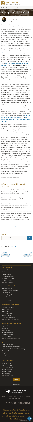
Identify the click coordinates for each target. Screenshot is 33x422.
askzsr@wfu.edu (13, 398)
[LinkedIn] (9, 402)
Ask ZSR (16, 379)
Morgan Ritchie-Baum (15, 18)
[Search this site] (30, 7)
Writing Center (6, 355)
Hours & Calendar (7, 365)
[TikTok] (23, 402)
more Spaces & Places (7, 356)
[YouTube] (26, 402)
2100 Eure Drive (13, 397)
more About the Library (7, 375)
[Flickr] (18, 402)
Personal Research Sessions (10, 290)
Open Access (5, 311)
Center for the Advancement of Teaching (13, 349)
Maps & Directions (7, 369)
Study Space (5, 353)
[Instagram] (6, 402)
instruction (11, 177)
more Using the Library (7, 282)
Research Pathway (7, 313)
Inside (10, 22)
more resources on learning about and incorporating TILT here (16, 119)
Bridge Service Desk (7, 344)
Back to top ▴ (16, 384)
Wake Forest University (16, 391)
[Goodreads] (20, 402)
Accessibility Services (7, 270)
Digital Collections (7, 326)
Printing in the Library (8, 278)
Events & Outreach (7, 363)
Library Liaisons (6, 309)
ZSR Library (12, 2)
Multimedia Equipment (8, 276)
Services (8, 8)
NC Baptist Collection (8, 332)
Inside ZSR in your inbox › (11, 227)
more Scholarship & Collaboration (10, 319)
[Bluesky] (15, 402)
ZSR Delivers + (7, 280)
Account (16, 8)
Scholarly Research (7, 315)
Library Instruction (7, 288)
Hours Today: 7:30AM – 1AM (13, 4)
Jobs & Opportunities (8, 367)
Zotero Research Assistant (9, 299)
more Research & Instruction (9, 300)
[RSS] (29, 402)
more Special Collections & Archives (10, 338)
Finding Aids (5, 328)
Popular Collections (7, 334)
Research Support (7, 295)
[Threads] (12, 402)
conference (5, 177)
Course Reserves (6, 274)
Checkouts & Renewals (8, 272)
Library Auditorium (7, 351)
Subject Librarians (7, 297)
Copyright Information (8, 307)
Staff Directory (6, 373)
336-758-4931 (21, 398)
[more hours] (22, 4)
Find (2, 8)
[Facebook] (3, 402)
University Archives (7, 336)
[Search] (29, 238)
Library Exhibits (6, 330)
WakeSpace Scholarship (8, 317)
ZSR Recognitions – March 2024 (27, 255)
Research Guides (6, 293)
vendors (17, 177)
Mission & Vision (6, 371)
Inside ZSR (13, 246)
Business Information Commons (11, 346)
